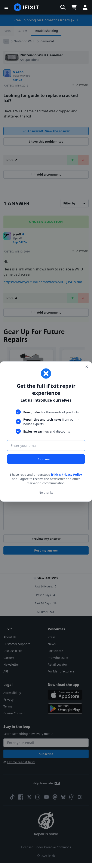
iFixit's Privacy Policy (66, 475)
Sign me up (46, 459)
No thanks (46, 492)
